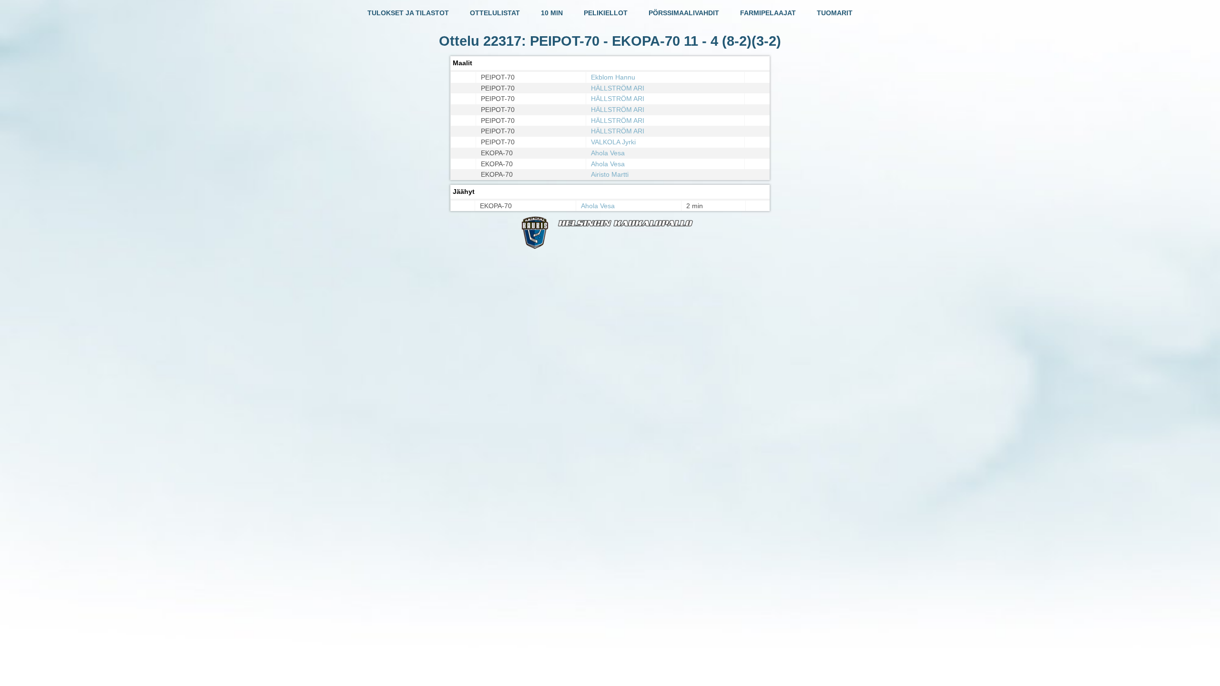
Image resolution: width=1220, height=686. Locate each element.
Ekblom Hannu (613, 77)
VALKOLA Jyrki (613, 142)
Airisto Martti (610, 174)
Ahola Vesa (608, 153)
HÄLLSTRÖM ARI (617, 88)
